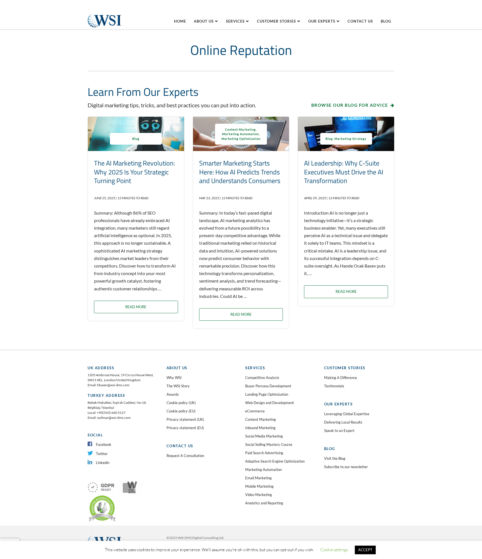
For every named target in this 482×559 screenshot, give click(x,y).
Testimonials (334, 386)
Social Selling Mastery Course (268, 444)
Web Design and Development (269, 402)
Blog (135, 138)
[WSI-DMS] (104, 12)
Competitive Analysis (262, 377)
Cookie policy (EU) (181, 411)
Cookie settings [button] (334, 549)
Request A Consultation (185, 455)
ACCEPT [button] (365, 550)
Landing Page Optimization (266, 394)
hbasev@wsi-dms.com (113, 385)
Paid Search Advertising (264, 453)
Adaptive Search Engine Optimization (275, 461)
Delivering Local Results (343, 422)
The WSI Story (178, 386)
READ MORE (135, 307)
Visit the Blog (334, 458)
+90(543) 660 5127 (111, 412)
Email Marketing (258, 478)
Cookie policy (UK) (181, 402)
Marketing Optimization (241, 138)
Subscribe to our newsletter (346, 467)
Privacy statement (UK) (185, 419)
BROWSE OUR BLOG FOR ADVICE (349, 105)
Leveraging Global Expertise (346, 414)
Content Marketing (240, 129)
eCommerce (255, 411)
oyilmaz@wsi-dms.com (114, 417)
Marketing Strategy (350, 138)
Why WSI (174, 377)
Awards (173, 394)
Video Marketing (258, 494)
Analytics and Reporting (264, 503)
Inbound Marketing (260, 428)
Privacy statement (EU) (185, 428)
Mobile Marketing (259, 486)
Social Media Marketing (264, 436)
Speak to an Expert (339, 430)
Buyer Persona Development (268, 386)
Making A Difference (340, 377)
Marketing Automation (240, 134)
